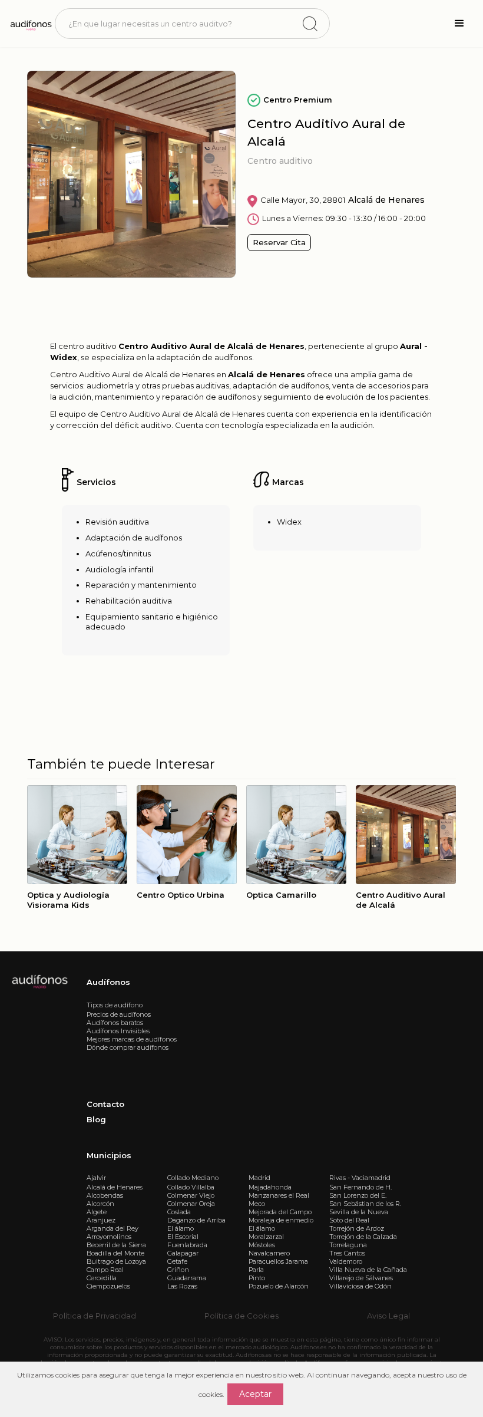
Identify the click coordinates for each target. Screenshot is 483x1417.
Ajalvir (96, 1178)
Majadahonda (270, 1187)
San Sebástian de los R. (365, 1203)
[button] (459, 23)
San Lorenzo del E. (357, 1195)
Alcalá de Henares (115, 1187)
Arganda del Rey (112, 1228)
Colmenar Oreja (191, 1203)
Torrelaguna (348, 1245)
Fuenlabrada (187, 1245)
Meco (257, 1203)
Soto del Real (349, 1220)
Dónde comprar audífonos (127, 1047)
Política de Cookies (241, 1315)
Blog (96, 1119)
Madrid (259, 1178)
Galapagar (183, 1253)
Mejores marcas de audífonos (132, 1039)
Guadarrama (186, 1278)
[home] (30, 23)
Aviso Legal (388, 1315)
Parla (256, 1270)
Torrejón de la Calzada (363, 1237)
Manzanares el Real (279, 1195)
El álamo (180, 1228)
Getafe (177, 1261)
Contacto (105, 1104)
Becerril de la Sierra (116, 1245)
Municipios (109, 1155)
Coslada (179, 1212)
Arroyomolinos (109, 1237)
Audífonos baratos (115, 1023)
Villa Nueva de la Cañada (368, 1270)
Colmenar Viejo (190, 1195)
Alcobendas (105, 1195)
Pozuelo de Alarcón (279, 1286)
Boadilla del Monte (115, 1253)
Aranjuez (101, 1220)
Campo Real (105, 1270)
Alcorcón (100, 1203)
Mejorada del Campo (280, 1212)
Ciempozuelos (108, 1286)
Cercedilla (102, 1278)
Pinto (257, 1278)
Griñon (178, 1270)
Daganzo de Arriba (196, 1220)
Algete (97, 1212)
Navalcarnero (269, 1253)
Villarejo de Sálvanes (361, 1278)
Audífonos (108, 982)
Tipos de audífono (115, 1005)
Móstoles (262, 1245)
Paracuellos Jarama (278, 1261)
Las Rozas (182, 1286)
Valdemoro (345, 1261)
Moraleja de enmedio (281, 1220)
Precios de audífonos (119, 1014)
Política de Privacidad (94, 1315)
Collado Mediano (193, 1178)
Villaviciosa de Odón (360, 1286)
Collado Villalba (190, 1187)
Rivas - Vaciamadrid (360, 1178)
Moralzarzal (266, 1237)
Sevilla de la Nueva (358, 1212)
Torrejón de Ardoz (356, 1228)
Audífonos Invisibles (118, 1031)
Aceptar (255, 1394)
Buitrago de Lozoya (116, 1261)
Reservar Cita (279, 242)
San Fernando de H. (360, 1187)
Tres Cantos (347, 1253)
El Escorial (183, 1237)
